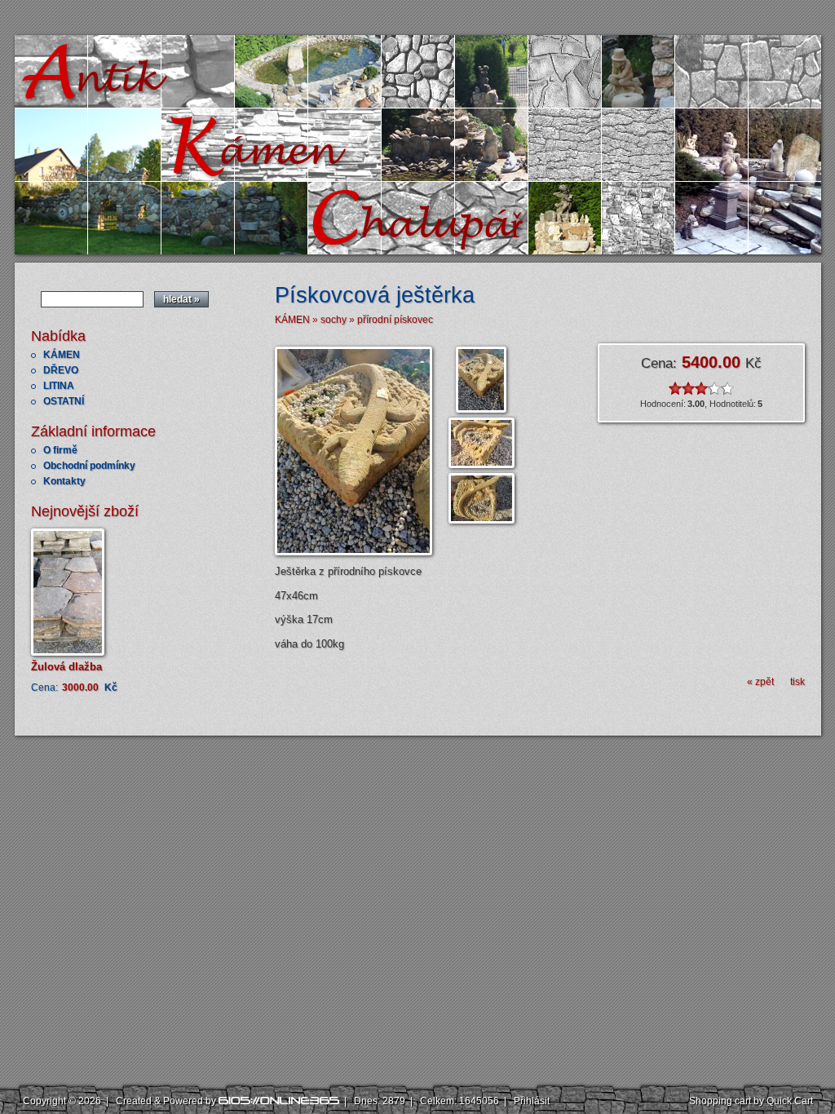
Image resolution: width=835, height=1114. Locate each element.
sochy (333, 319)
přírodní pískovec (395, 319)
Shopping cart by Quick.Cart (751, 1101)
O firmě (60, 450)
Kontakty (64, 481)
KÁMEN (61, 354)
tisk (797, 681)
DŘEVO (60, 370)
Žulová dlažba (66, 667)
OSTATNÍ (63, 401)
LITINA (58, 385)
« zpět (760, 681)
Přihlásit (532, 1101)
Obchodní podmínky (89, 465)
